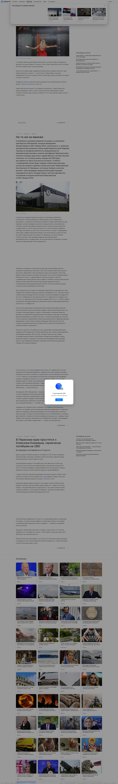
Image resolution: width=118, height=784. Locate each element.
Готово (59, 399)
